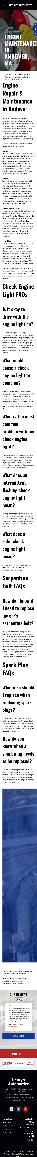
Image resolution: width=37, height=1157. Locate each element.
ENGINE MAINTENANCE (13, 80)
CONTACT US (8, 1133)
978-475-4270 (23, 273)
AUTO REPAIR (8, 1126)
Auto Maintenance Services (12, 981)
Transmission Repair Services (12, 984)
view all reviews (18, 1036)
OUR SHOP (6, 1122)
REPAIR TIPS (7, 1129)
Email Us (31, 1140)
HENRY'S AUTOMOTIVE (13, 75)
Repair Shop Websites (25, 1152)
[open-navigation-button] (3, 4)
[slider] (18, 997)
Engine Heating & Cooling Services (14, 979)
